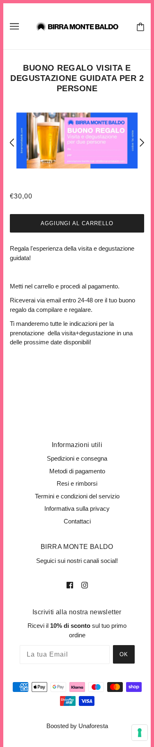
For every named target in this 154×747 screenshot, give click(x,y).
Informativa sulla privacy (77, 508)
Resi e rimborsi (77, 483)
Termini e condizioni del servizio (77, 496)
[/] (77, 25)
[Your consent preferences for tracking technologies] (139, 732)
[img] (69, 585)
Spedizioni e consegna (77, 458)
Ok (124, 654)
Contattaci (77, 521)
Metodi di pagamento (77, 471)
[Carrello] (138, 26)
